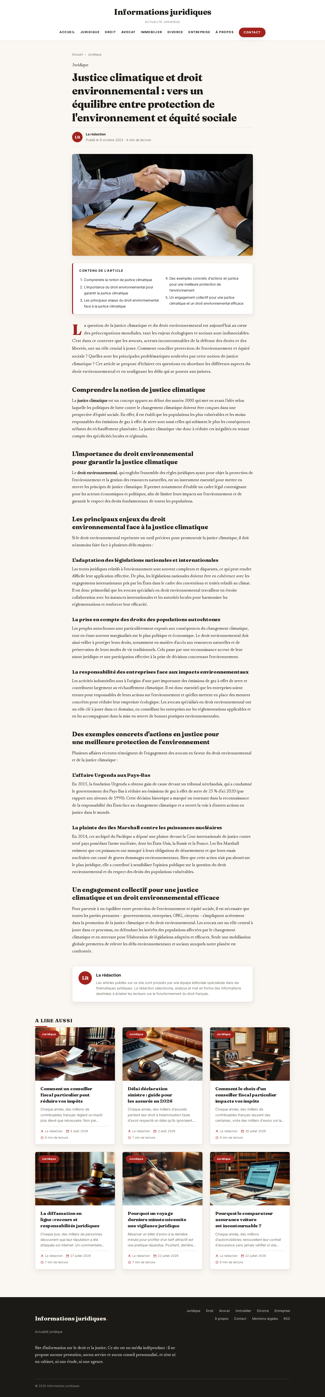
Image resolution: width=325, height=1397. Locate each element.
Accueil (67, 32)
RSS (287, 1318)
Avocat (128, 32)
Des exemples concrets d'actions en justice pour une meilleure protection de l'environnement (203, 284)
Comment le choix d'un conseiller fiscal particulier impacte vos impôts (246, 1095)
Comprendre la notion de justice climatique (118, 280)
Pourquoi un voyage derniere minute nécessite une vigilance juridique (157, 1219)
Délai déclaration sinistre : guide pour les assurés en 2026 (150, 1095)
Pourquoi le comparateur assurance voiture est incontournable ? (244, 1219)
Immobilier (151, 32)
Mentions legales (265, 1318)
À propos (225, 32)
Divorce (175, 32)
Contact (252, 32)
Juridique (90, 32)
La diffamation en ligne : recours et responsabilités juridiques (69, 1219)
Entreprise (199, 32)
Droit (110, 32)
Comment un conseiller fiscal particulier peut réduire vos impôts (66, 1095)
